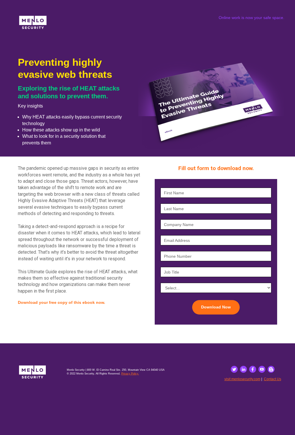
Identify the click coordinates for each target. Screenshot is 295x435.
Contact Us (272, 379)
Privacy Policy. (130, 373)
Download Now (216, 307)
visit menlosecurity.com (242, 379)
